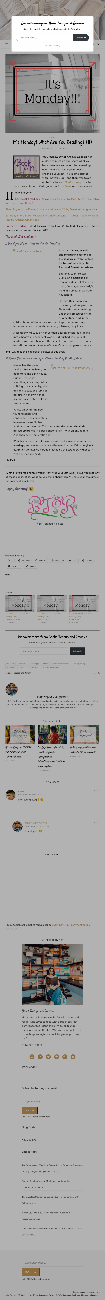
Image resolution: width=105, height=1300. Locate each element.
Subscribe (81, 37)
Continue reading (52, 45)
